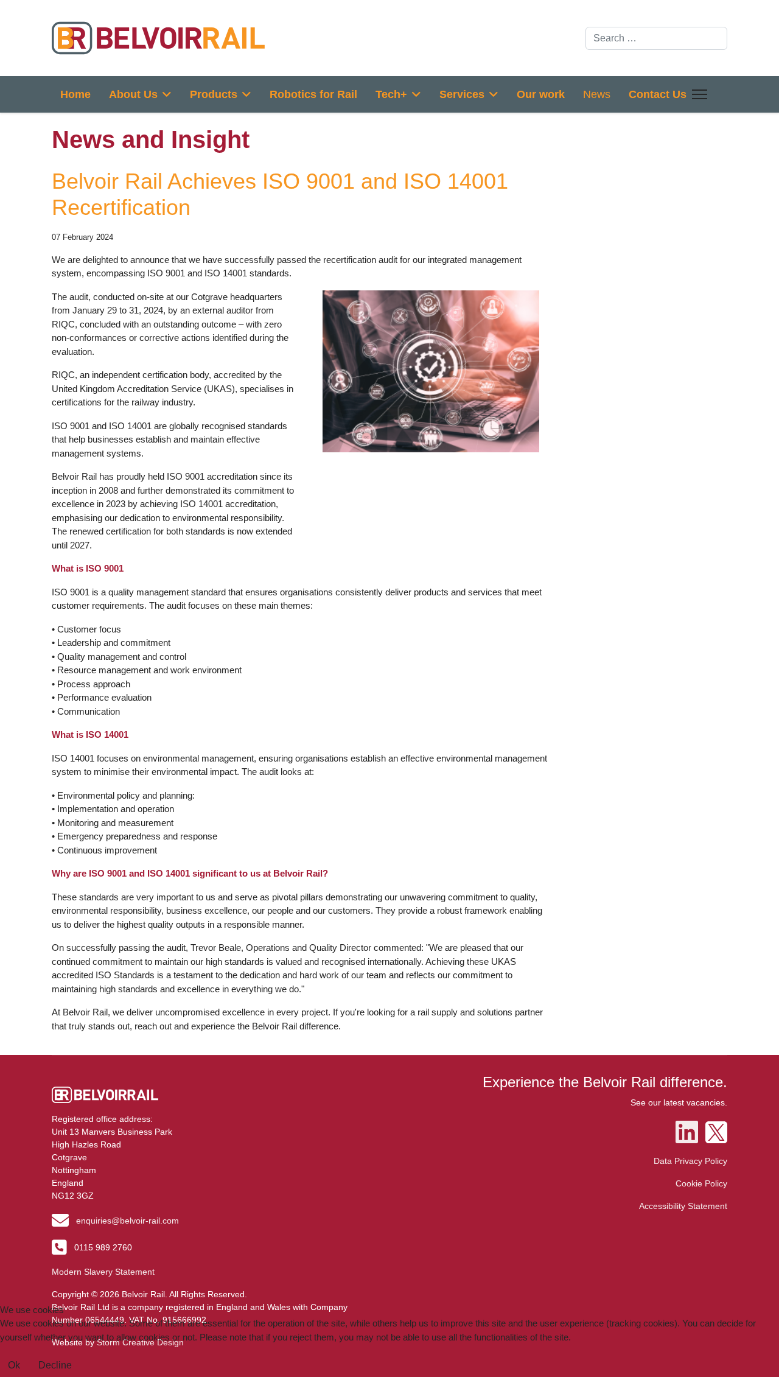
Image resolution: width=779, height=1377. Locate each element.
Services (461, 94)
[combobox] (656, 38)
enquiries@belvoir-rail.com (127, 1220)
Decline (55, 1365)
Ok (14, 1365)
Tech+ (391, 94)
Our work (541, 94)
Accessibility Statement (683, 1206)
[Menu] (697, 94)
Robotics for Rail (313, 94)
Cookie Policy (701, 1183)
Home (75, 94)
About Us (133, 94)
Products (213, 94)
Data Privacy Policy (690, 1161)
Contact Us (657, 94)
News (596, 94)
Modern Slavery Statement (103, 1272)
